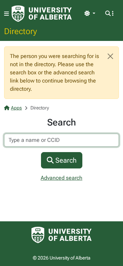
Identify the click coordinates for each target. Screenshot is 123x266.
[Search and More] (109, 13)
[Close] (110, 56)
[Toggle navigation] (6, 14)
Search (65, 160)
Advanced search (61, 178)
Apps (16, 107)
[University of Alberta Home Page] (41, 13)
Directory (20, 31)
